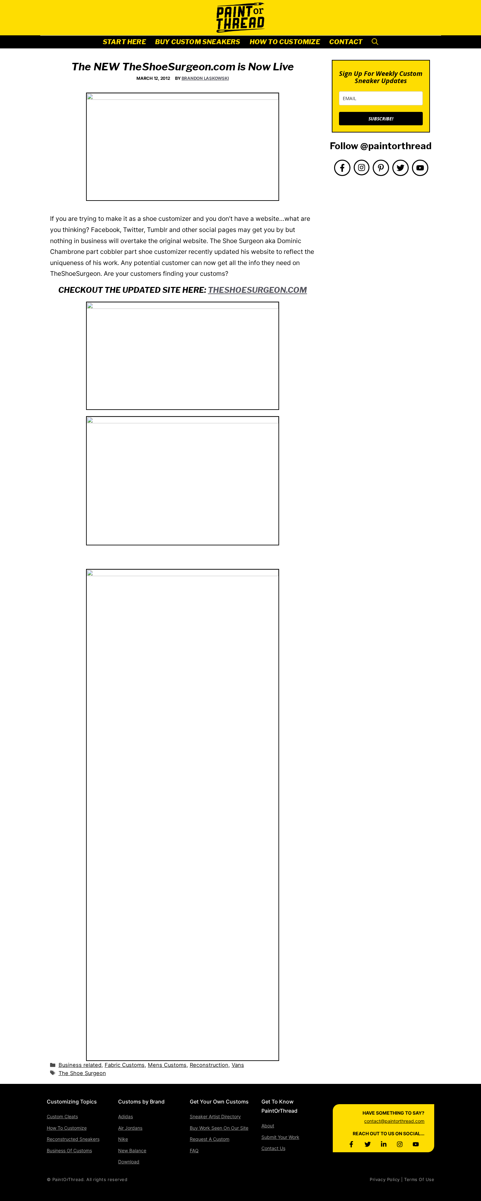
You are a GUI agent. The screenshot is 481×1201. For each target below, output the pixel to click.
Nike (123, 1139)
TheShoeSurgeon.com (257, 290)
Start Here (124, 42)
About (267, 1125)
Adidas (125, 1116)
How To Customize (285, 42)
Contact (346, 42)
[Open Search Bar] (375, 42)
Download (128, 1161)
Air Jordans (130, 1128)
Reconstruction (209, 1065)
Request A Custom (209, 1139)
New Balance (132, 1150)
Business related (80, 1065)
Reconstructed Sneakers (73, 1139)
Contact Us (273, 1148)
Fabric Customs (125, 1065)
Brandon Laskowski (205, 78)
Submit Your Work (280, 1137)
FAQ (194, 1150)
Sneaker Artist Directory (215, 1116)
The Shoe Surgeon (82, 1073)
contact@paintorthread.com (394, 1121)
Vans (238, 1065)
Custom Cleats (62, 1116)
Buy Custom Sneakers (197, 42)
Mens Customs (167, 1065)
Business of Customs (69, 1150)
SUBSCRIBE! (380, 118)
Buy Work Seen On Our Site (219, 1128)
